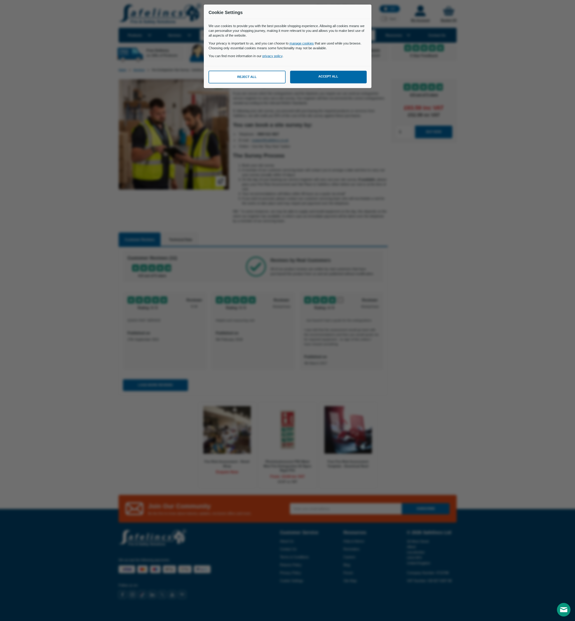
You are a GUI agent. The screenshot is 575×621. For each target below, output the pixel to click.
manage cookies (301, 43)
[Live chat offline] (563, 609)
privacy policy (272, 56)
